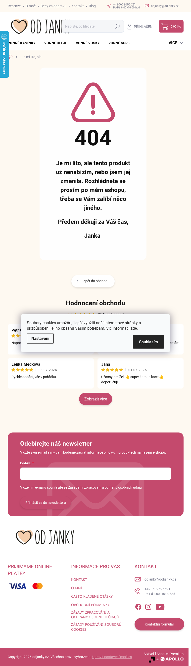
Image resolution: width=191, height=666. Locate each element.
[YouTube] (160, 606)
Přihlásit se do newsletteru (45, 503)
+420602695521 (159, 591)
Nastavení (40, 338)
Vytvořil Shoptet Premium (164, 654)
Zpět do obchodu (96, 281)
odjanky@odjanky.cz (160, 579)
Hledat (117, 26)
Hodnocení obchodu (95, 303)
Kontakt (77, 6)
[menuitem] (23, 43)
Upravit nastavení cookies (112, 657)
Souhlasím (148, 341)
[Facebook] (138, 606)
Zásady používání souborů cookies (96, 627)
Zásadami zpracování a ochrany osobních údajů (105, 487)
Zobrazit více (95, 399)
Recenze (14, 6)
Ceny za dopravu (53, 6)
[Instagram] (148, 606)
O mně (31, 6)
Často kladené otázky (92, 596)
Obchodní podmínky (90, 604)
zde (134, 328)
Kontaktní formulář (159, 624)
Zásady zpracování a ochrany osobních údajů (95, 615)
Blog (92, 6)
